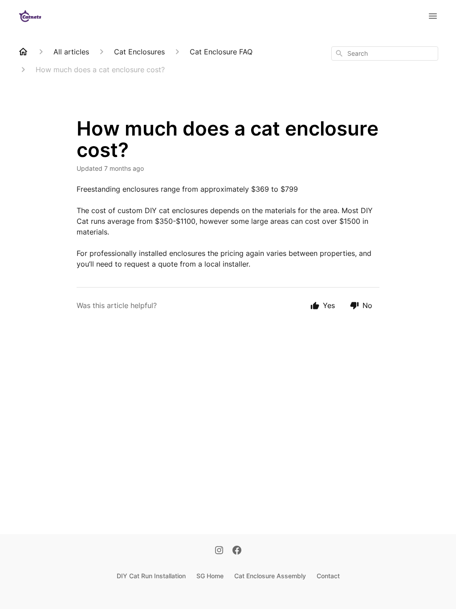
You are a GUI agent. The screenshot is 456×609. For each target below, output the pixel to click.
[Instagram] (219, 551)
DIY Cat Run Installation (151, 576)
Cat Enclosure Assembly (270, 576)
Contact (328, 576)
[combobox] (384, 53)
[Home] (23, 51)
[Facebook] (237, 551)
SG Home (210, 576)
